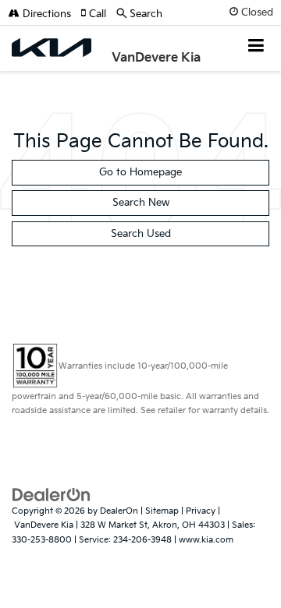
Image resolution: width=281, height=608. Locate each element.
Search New (140, 202)
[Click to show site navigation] (256, 47)
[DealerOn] (51, 494)
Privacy (200, 511)
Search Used (141, 234)
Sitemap (162, 511)
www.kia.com (206, 540)
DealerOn (119, 511)
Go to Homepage (140, 172)
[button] (98, 14)
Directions (45, 14)
